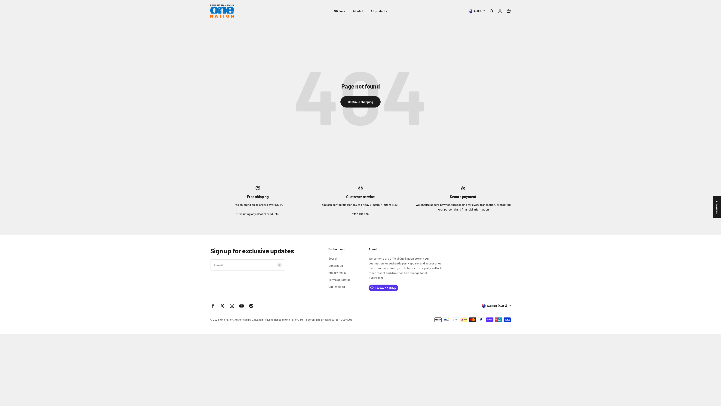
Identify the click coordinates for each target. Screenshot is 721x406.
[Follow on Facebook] (212, 305)
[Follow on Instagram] (232, 305)
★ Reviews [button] (717, 207)
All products (379, 11)
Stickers (339, 11)
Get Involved (336, 286)
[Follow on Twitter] (222, 305)
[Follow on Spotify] (251, 305)
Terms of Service (339, 279)
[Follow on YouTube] (241, 305)
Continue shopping (360, 102)
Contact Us (335, 265)
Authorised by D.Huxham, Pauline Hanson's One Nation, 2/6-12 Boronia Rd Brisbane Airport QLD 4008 (293, 319)
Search (333, 258)
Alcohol (358, 11)
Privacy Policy (337, 272)
